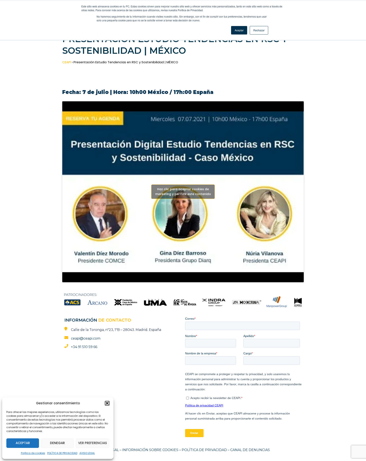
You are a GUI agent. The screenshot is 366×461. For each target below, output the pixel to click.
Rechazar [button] (259, 30)
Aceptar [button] (239, 30)
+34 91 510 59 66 (84, 347)
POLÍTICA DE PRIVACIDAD (62, 453)
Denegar (57, 443)
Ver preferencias (92, 443)
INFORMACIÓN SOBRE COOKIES (150, 450)
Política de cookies (33, 453)
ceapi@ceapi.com (85, 338)
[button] (107, 403)
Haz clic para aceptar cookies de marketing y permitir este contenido (183, 191)
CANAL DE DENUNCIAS (250, 450)
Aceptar (23, 443)
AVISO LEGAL (87, 453)
